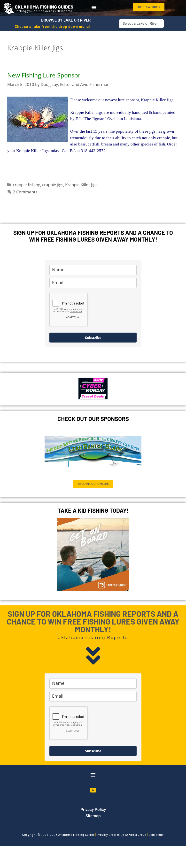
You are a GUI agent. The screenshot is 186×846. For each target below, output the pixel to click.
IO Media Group (136, 834)
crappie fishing (26, 184)
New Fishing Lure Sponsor (43, 75)
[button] (93, 7)
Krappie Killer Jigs (81, 184)
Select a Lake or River (140, 23)
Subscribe (93, 337)
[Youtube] (93, 790)
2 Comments (25, 192)
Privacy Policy (93, 809)
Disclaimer (156, 834)
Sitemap (93, 815)
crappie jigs (52, 184)
